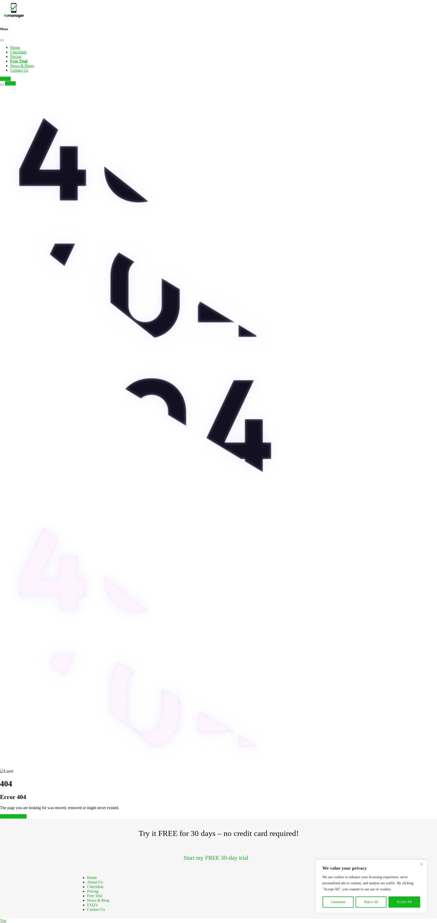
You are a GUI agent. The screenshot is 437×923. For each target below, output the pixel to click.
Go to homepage (13, 816)
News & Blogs (22, 66)
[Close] (422, 864)
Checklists (18, 52)
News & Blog (98, 900)
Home (15, 47)
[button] (218, 858)
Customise (338, 902)
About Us (95, 882)
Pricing (15, 56)
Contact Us (19, 70)
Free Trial (94, 896)
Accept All (404, 902)
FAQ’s (92, 905)
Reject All (371, 902)
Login (5, 79)
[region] (371, 886)
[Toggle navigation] (2, 85)
